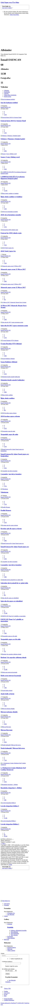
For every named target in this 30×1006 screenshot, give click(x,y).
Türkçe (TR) (7, 988)
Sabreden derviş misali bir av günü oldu (14, 583)
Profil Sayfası (7, 96)
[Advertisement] (15, 32)
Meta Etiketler (11, 938)
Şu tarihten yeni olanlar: (8, 969)
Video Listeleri (11, 950)
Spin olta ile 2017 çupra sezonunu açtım (14, 325)
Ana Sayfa (7, 903)
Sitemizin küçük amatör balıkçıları (12, 380)
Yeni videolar (14, 935)
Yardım (6, 991)
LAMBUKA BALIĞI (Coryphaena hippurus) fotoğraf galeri (13, 177)
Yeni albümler (14, 932)
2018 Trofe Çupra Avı (8, 251)
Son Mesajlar (10, 914)
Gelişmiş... (8, 982)
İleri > (4, 843)
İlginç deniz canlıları (7, 398)
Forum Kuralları (8, 998)
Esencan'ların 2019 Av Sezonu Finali (13, 121)
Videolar (6, 93)
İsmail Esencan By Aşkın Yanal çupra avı (15, 547)
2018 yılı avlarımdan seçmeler (11, 215)
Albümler (6, 90)
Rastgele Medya (11, 947)
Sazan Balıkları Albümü (9, 362)
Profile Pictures (6, 510)
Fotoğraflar (7, 92)
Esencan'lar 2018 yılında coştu (11, 233)
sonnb (10, 864)
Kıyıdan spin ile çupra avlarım (11, 528)
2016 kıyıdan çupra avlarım (10, 416)
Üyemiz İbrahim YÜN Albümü (11, 344)
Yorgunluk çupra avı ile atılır (11, 639)
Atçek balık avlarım (7, 694)
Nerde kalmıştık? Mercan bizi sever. (13, 748)
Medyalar (6, 939)
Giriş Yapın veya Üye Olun (10, 2)
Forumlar (6, 905)
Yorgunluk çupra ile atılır (9, 434)
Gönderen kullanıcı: (7, 961)
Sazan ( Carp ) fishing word (10, 157)
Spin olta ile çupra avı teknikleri (12, 601)
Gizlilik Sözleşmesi (9, 1000)
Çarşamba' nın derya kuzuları (11, 474)
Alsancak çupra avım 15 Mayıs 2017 (13, 269)
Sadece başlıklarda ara (16, 958)
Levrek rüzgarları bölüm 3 (10, 806)
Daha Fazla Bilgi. (14, 14)
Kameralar (10, 936)
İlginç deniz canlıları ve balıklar (11, 197)
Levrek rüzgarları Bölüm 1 (10, 824)
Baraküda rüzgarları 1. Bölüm (11, 788)
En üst (5, 994)
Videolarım (4, 492)
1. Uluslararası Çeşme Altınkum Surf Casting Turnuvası (13, 769)
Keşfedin (9, 924)
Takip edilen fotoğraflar (10, 95)
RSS (5, 996)
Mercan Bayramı (6, 730)
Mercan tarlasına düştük (9, 712)
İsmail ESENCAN (5, 107)
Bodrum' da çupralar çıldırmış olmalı (13, 657)
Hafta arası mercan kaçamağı (11, 675)
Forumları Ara (11, 913)
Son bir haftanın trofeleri (9, 103)
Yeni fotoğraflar (15, 933)
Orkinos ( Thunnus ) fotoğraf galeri (13, 139)
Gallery (6, 916)
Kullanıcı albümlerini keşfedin (18, 930)
